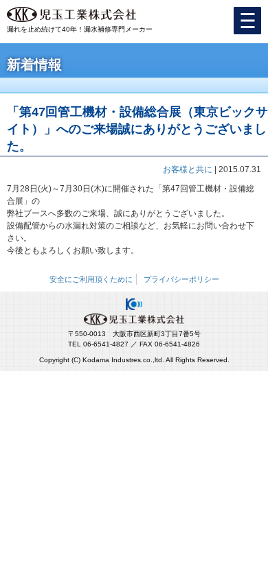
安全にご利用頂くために (91, 279)
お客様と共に (187, 169)
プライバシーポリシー (181, 279)
